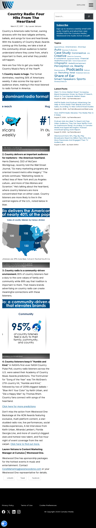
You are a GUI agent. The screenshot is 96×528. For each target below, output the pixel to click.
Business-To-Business (69, 50)
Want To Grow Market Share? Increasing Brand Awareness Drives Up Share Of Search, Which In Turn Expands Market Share (73, 94)
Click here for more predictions (19, 406)
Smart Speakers (65, 79)
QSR (55, 73)
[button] (91, 5)
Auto (57, 49)
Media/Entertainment (77, 63)
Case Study (62, 52)
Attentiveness (71, 47)
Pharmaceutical (59, 70)
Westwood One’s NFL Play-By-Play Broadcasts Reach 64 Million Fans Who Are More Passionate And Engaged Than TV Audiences (72, 139)
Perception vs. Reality (69, 65)
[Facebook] (3, 511)
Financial (84, 59)
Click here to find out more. (25, 444)
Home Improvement (79, 61)
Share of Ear (64, 76)
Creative (60, 56)
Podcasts (74, 69)
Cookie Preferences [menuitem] (48, 505)
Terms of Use (26, 505)
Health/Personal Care (63, 61)
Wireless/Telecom (60, 81)
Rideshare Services (83, 73)
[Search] (88, 16)
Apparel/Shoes (59, 47)
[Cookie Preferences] (4, 524)
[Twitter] (8, 511)
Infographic (60, 63)
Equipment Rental (73, 59)
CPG (88, 53)
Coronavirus (79, 53)
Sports (81, 79)
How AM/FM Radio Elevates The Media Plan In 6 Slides (74, 114)
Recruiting (63, 73)
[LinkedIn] (14, 511)
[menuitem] (10, 505)
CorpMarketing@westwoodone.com (21, 469)
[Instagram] (18, 511)
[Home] (8, 4)
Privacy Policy (8, 505)
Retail (72, 73)
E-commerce (60, 59)
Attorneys (82, 47)
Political (87, 70)
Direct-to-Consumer (74, 56)
